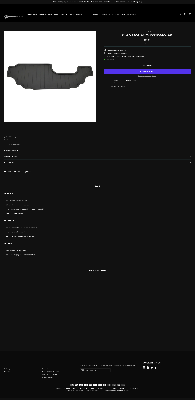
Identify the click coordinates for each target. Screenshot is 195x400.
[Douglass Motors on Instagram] (144, 367)
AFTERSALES (78, 14)
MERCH (57, 14)
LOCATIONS (106, 14)
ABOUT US (96, 14)
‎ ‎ (84, 14)
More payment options (147, 76)
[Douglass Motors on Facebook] (148, 367)
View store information (118, 86)
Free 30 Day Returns (10, 156)
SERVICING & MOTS (128, 14)
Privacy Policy (47, 377)
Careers (45, 366)
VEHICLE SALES (66, 14)
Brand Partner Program (50, 372)
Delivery (7, 369)
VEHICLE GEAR (32, 14)
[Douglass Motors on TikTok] (156, 367)
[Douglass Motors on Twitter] (152, 367)
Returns (7, 372)
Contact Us (8, 366)
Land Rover (147, 32)
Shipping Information (11, 150)
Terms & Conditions (49, 374)
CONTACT (116, 14)
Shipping (143, 43)
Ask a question (9, 162)
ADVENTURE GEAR (45, 14)
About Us (45, 369)
